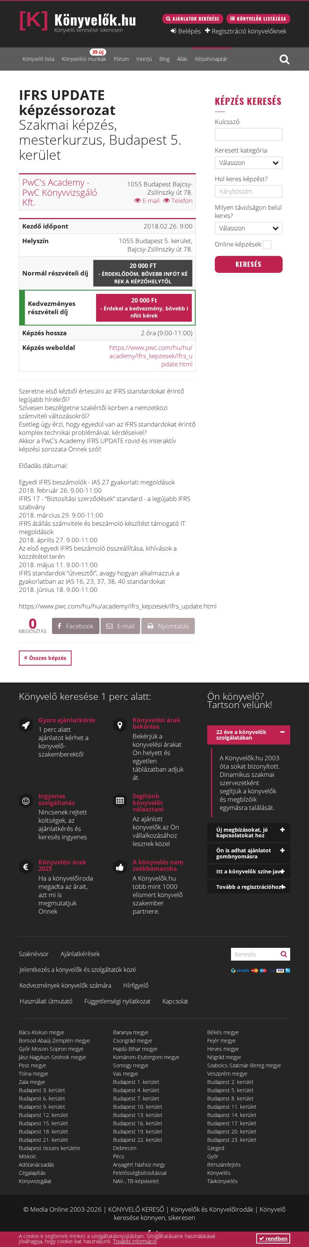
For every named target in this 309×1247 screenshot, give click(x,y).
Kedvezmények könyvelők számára (65, 985)
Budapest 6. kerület (42, 1098)
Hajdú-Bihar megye (135, 1048)
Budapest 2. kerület (230, 1081)
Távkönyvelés (222, 1181)
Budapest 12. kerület (43, 1114)
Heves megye (223, 1048)
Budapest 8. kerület (230, 1098)
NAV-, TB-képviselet (136, 1181)
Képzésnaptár (211, 58)
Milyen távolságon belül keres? (248, 211)
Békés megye (223, 1032)
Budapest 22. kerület (137, 1139)
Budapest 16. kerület (137, 1123)
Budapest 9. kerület (42, 1106)
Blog (164, 58)
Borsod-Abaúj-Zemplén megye (54, 1040)
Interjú (144, 58)
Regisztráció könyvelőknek (249, 30)
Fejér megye (221, 1040)
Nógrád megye (224, 1057)
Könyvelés (219, 1172)
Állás (182, 58)
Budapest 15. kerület (43, 1123)
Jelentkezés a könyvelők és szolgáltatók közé (78, 970)
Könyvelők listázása (261, 18)
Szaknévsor (34, 954)
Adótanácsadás (36, 1164)
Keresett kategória (241, 150)
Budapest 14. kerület (232, 1114)
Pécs (118, 1156)
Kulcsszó (227, 122)
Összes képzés (47, 657)
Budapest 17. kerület (232, 1123)
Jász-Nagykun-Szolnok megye (52, 1057)
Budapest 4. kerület (136, 1090)
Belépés (189, 30)
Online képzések (238, 244)
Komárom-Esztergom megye (146, 1057)
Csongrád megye (132, 1040)
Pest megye (32, 1065)
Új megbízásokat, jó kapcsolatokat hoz (242, 832)
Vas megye (125, 1073)
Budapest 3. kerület (42, 1090)
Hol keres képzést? (241, 179)
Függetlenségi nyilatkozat (117, 1001)
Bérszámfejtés (224, 1164)
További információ (135, 1241)
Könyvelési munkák (84, 55)
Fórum (121, 58)
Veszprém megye (227, 1073)
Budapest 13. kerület (137, 1114)
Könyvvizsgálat (35, 1181)
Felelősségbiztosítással (140, 1172)
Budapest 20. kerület (232, 1131)
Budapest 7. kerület (136, 1098)
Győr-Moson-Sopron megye (51, 1048)
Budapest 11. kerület (232, 1106)
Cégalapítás (32, 1172)
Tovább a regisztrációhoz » (251, 886)
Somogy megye (130, 1065)
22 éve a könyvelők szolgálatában (241, 734)
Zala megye (32, 1081)
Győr (212, 1156)
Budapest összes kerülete (49, 1148)
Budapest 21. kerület (43, 1139)
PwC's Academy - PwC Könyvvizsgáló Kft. (59, 192)
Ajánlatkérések (80, 954)
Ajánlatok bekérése (196, 18)
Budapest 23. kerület (232, 1139)
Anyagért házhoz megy (139, 1164)
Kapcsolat (175, 1001)
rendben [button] (276, 1238)
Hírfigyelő (135, 985)
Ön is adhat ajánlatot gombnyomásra (243, 853)
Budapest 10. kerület (137, 1106)
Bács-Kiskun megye (41, 1032)
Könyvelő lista (38, 58)
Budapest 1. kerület (136, 1081)
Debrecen (124, 1148)
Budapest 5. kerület (230, 1090)
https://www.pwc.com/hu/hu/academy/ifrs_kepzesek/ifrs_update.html (151, 355)
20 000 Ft (143, 273)
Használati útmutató (46, 1001)
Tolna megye (33, 1073)
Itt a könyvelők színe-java (249, 871)
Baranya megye (130, 1032)
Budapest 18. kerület (43, 1131)
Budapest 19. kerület (137, 1131)
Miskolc (28, 1156)
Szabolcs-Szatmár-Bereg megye (244, 1065)
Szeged (215, 1148)
